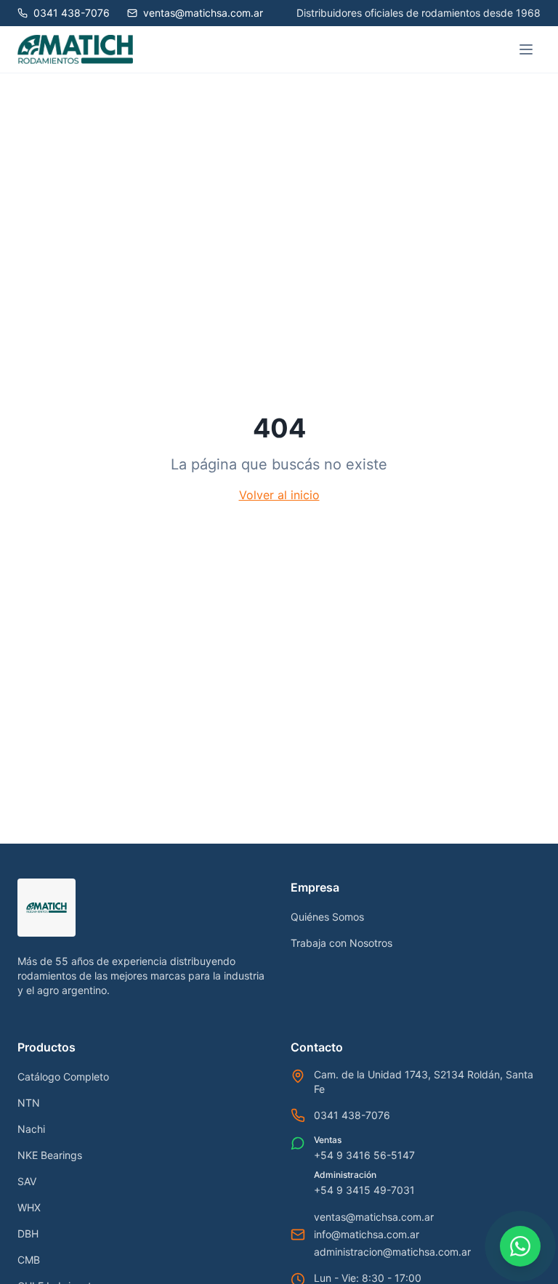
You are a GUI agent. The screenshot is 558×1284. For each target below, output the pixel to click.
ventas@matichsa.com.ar (374, 1217)
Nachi (31, 1129)
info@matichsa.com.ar (366, 1234)
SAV (26, 1181)
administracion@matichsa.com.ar (392, 1251)
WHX (29, 1207)
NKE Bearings (49, 1155)
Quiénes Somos (327, 916)
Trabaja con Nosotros (341, 943)
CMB (28, 1259)
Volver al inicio (279, 495)
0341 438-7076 (352, 1115)
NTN (28, 1103)
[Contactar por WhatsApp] (520, 1246)
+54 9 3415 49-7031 (364, 1190)
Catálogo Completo (63, 1076)
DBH (28, 1233)
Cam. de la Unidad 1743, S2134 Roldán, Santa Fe (423, 1081)
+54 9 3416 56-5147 (364, 1155)
